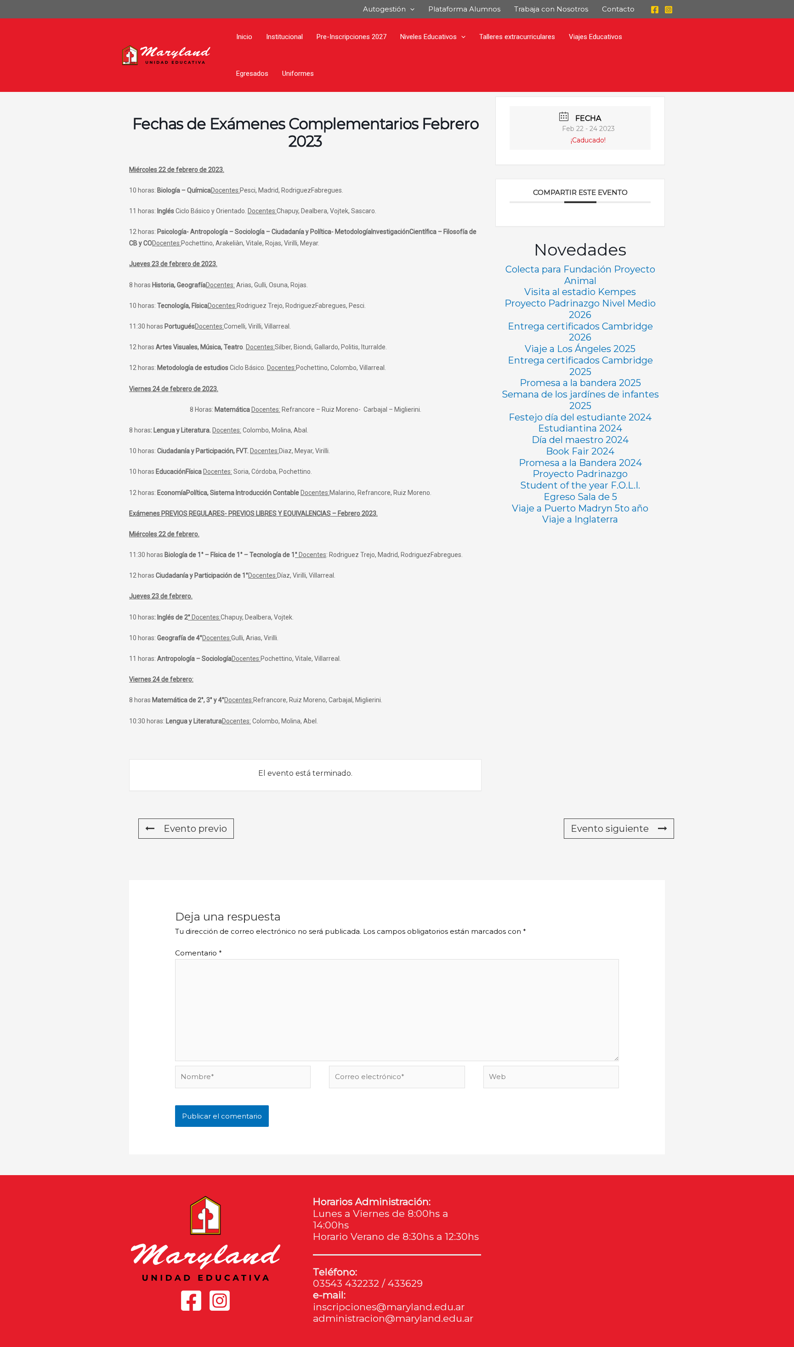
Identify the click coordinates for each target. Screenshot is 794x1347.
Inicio (244, 37)
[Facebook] (655, 10)
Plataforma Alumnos (464, 9)
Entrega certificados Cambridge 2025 (580, 366)
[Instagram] (668, 10)
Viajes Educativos (595, 37)
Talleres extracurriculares (517, 37)
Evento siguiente (610, 828)
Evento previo (195, 828)
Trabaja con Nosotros (551, 9)
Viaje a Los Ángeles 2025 (580, 348)
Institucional (284, 37)
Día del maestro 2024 (580, 439)
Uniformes (298, 73)
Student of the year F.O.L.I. (580, 485)
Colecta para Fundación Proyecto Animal (580, 275)
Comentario (198, 953)
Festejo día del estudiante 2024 (580, 417)
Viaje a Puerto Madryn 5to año (580, 508)
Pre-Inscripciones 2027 (351, 37)
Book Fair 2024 (580, 451)
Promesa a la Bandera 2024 (580, 462)
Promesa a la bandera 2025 (580, 382)
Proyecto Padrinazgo (580, 473)
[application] (410, 9)
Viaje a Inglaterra (580, 519)
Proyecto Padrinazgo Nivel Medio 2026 (580, 309)
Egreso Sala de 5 (580, 496)
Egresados (252, 73)
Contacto (618, 9)
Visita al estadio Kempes (580, 291)
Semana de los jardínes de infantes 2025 (580, 400)
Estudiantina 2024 (580, 428)
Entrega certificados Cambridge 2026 (580, 332)
